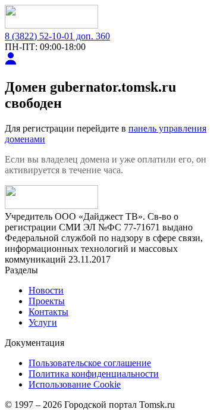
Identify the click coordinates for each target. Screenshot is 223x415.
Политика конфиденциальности (94, 374)
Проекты (47, 301)
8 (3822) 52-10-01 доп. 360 (57, 36)
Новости (46, 290)
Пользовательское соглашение (90, 363)
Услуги (43, 322)
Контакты (48, 312)
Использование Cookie (75, 384)
